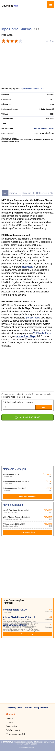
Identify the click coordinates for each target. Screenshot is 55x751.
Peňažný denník (13, 730)
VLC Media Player (42, 333)
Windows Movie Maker (15, 625)
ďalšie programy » (27, 634)
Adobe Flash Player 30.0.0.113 (19, 617)
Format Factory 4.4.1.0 (15, 610)
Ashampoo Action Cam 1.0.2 (14, 488)
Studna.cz (38, 742)
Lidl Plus (9, 718)
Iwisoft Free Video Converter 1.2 (16, 510)
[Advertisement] (28, 17)
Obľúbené (10, 714)
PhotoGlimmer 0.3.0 (11, 474)
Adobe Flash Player (26, 336)
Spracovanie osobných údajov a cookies (35, 743)
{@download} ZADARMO (27, 417)
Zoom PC (10, 722)
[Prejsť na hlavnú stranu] (9, 7)
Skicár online (11, 726)
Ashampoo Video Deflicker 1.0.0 (16, 481)
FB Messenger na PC (15, 734)
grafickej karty (32, 318)
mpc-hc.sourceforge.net (44, 128)
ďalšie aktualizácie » (27, 532)
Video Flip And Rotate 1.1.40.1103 (16, 517)
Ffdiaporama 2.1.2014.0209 (14, 524)
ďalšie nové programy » (27, 496)
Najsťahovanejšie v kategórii (14, 601)
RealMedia (27, 267)
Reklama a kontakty (27, 747)
